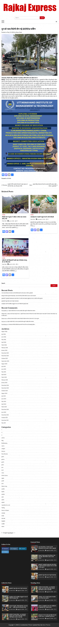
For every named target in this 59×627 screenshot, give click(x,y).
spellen (3, 488)
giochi (3, 462)
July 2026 (4, 334)
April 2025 (4, 374)
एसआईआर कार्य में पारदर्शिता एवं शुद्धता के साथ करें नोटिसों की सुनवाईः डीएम (15, 303)
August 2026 (4, 331)
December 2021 (5, 420)
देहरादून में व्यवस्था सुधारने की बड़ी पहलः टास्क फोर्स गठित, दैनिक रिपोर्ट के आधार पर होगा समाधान (19, 295)
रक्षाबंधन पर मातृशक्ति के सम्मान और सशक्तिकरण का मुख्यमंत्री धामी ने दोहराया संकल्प (47, 606)
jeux (2, 467)
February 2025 (5, 379)
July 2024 (4, 396)
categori (3, 448)
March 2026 (4, 345)
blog (2, 440)
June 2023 (4, 412)
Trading (3, 507)
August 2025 (4, 363)
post (3, 483)
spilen (3, 499)
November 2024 (5, 388)
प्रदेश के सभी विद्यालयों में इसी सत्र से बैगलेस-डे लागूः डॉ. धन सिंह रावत (14, 261)
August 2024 (4, 393)
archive (3, 437)
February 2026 (5, 347)
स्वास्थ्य (3, 526)
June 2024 (4, 398)
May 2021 (4, 422)
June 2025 (4, 369)
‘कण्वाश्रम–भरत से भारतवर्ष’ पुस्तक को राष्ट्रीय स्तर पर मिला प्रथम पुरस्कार (47, 597)
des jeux (3, 451)
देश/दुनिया (3, 521)
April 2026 (4, 342)
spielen (3, 494)
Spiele (3, 491)
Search (3, 283)
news (3, 472)
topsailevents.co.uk (6, 505)
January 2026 (4, 350)
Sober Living (4, 486)
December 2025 (5, 353)
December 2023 (5, 409)
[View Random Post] (56, 21)
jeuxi (3, 470)
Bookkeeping (4, 443)
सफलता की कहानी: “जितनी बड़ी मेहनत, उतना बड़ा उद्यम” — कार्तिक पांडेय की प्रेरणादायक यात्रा (18, 606)
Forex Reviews (5, 453)
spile (3, 497)
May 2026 (4, 339)
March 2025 (4, 377)
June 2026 (4, 336)
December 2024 (5, 385)
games (3, 459)
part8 (3, 480)
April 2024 (4, 404)
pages (3, 478)
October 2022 (5, 417)
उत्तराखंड (9, 178)
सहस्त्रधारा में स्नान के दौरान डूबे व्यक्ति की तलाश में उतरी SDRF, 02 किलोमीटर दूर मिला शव (47, 615)
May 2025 (4, 371)
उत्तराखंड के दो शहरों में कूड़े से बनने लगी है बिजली (42, 217)
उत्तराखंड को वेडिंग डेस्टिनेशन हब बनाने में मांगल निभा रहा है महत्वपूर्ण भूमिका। (21, 324)
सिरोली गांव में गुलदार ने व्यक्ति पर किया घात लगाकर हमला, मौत (14, 217)
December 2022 (5, 414)
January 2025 (4, 382)
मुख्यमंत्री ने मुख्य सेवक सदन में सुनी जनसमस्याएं (10, 301)
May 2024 (4, 401)
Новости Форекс (5, 510)
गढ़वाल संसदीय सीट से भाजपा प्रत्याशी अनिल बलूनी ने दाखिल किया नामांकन (22, 310)
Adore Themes (46, 625)
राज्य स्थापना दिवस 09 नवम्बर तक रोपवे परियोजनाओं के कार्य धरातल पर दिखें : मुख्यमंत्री (17, 293)
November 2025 (5, 355)
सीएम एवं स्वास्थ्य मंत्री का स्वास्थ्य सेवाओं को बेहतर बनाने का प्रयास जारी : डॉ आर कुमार (23, 318)
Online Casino (5, 475)
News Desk (19, 32)
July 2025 (4, 366)
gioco (3, 464)
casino (3, 445)
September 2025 (5, 361)
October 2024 (5, 390)
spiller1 (3, 502)
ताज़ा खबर (3, 518)
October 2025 (5, 358)
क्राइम (3, 515)
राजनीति (3, 523)
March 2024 (4, 406)
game (3, 456)
